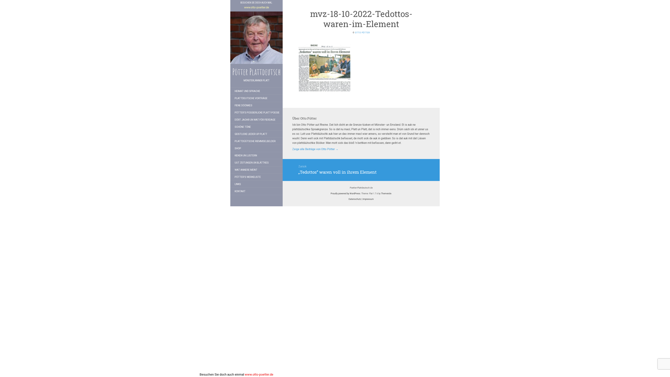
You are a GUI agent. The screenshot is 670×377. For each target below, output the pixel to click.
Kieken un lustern (246, 155)
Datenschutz (355, 199)
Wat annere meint (246, 169)
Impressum (368, 199)
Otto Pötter (362, 32)
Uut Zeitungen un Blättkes (252, 162)
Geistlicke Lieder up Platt (251, 134)
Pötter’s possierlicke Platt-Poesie (257, 112)
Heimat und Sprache (247, 91)
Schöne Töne (243, 126)
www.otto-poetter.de (201, 374)
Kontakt (240, 191)
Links (238, 184)
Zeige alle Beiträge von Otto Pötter (315, 149)
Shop (238, 148)
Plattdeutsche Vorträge (251, 98)
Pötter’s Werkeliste (248, 177)
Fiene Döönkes (243, 105)
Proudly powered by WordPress (345, 193)
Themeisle (386, 193)
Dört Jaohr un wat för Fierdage (255, 119)
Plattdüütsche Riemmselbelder (255, 141)
